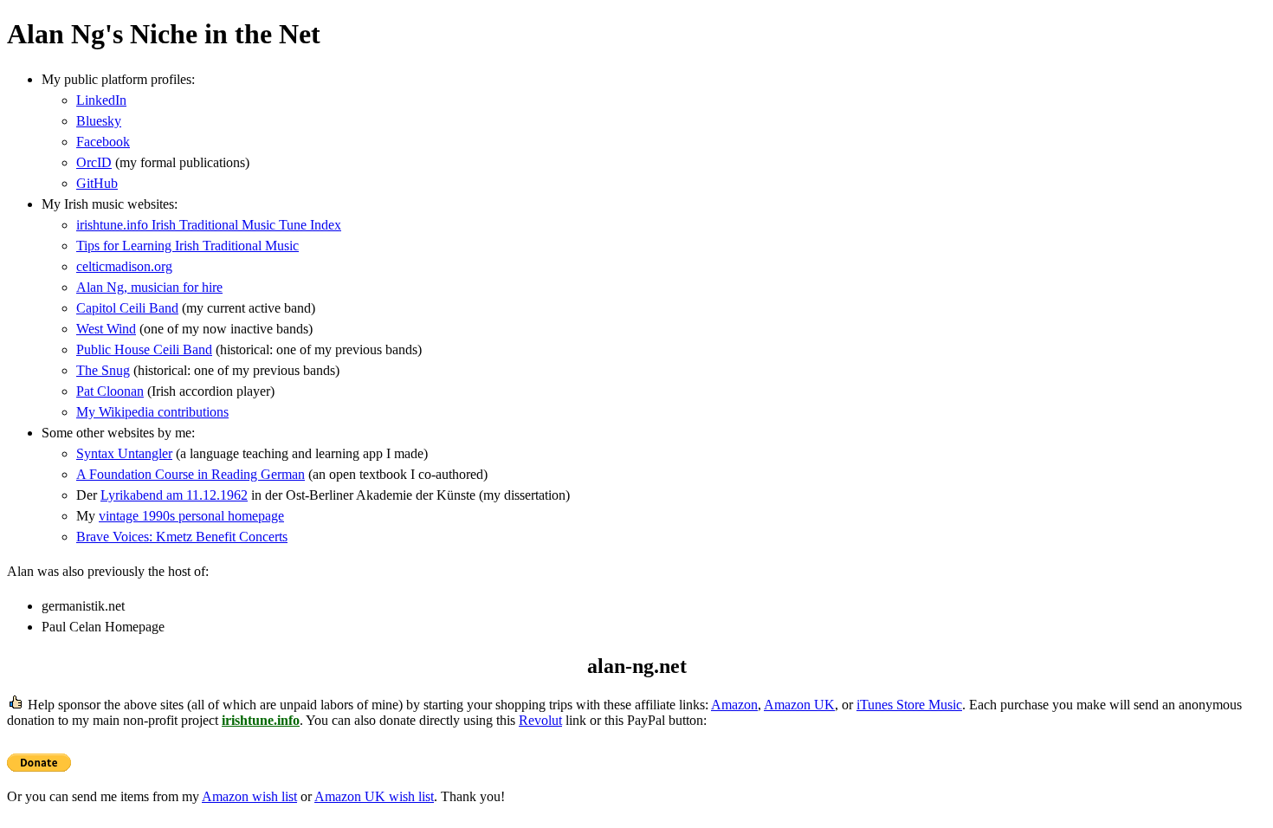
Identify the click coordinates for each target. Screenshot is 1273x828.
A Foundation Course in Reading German (190, 474)
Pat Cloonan (110, 391)
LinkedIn (101, 100)
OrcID (94, 162)
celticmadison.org (124, 266)
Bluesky (98, 120)
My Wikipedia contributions (152, 411)
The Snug (103, 370)
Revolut (540, 720)
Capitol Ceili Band (127, 308)
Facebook (103, 141)
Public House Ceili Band (144, 349)
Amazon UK (799, 704)
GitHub (97, 183)
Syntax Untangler (124, 453)
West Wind (106, 328)
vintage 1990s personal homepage (191, 515)
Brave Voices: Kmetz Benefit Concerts (182, 536)
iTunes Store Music (909, 704)
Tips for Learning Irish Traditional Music (187, 245)
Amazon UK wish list (374, 796)
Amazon (734, 704)
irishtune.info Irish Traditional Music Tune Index (208, 224)
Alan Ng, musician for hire (149, 287)
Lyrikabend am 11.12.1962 (174, 495)
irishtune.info (261, 720)
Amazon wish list (249, 796)
